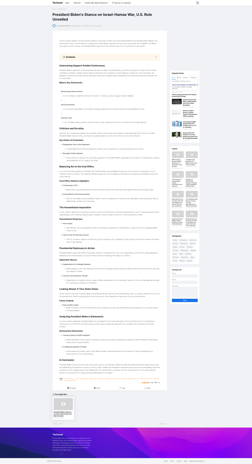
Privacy (179, 461)
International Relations (104, 378)
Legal (185, 461)
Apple (181, 254)
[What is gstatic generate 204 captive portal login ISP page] (185, 83)
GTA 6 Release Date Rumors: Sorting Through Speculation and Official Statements (192, 202)
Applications (184, 250)
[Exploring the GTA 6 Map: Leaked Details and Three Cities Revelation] (177, 101)
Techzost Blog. (56, 461)
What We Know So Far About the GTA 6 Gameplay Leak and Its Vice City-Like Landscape (177, 202)
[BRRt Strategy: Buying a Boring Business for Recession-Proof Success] (178, 154)
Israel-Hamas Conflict (119, 378)
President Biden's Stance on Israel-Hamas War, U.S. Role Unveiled (63, 414)
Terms (172, 461)
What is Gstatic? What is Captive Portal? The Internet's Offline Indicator (190, 113)
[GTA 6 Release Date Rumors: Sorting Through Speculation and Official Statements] (192, 194)
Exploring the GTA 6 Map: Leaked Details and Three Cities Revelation (189, 102)
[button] (198, 3)
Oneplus (189, 260)
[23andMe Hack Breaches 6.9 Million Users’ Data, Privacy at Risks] (192, 154)
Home (54, 9)
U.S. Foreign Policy (70, 380)
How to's (175, 250)
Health (192, 257)
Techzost (57, 2)
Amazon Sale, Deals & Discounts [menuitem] (96, 3)
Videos (175, 240)
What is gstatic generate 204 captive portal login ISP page (184, 95)
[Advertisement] (185, 37)
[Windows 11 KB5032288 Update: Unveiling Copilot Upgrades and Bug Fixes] (192, 174)
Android (175, 243)
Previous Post (58, 424)
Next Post (163, 424)
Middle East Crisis (133, 378)
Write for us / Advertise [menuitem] (122, 3)
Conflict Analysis (62, 9)
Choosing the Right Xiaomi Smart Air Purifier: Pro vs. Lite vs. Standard (189, 124)
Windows (189, 247)
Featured (192, 243)
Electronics (193, 240)
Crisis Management (82, 378)
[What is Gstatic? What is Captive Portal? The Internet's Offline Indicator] (177, 112)
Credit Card (184, 257)
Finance (182, 260)
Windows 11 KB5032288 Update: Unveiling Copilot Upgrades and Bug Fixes (191, 183)
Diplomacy (92, 378)
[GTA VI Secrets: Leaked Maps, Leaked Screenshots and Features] (178, 174)
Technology (183, 243)
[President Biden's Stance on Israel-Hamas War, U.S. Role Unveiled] (63, 404)
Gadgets (193, 250)
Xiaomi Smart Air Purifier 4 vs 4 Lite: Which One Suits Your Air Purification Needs (190, 135)
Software (175, 257)
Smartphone (183, 240)
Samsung (188, 254)
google (175, 247)
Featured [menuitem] (77, 3)
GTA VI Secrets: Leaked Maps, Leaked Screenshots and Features (177, 183)
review (175, 254)
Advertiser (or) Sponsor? (197, 461)
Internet (182, 247)
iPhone (175, 260)
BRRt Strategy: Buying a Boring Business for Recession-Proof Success (177, 163)
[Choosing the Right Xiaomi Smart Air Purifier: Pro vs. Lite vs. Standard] (177, 123)
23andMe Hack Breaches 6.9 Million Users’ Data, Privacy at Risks (191, 162)
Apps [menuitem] (67, 3)
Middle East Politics (146, 378)
